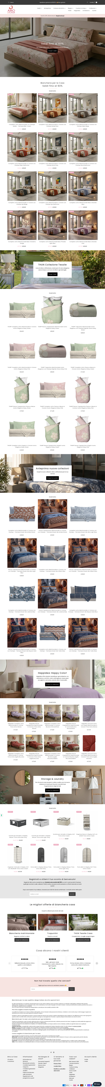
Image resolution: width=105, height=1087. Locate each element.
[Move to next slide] (96, 964)
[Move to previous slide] (9, 964)
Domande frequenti (44, 1061)
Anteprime (47, 8)
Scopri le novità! (52, 478)
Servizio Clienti (42, 1063)
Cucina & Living (81, 8)
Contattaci (10, 1061)
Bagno (70, 8)
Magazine (41, 1067)
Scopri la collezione (52, 684)
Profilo (86, 1059)
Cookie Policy (57, 1066)
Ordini (86, 1061)
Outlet (94, 10)
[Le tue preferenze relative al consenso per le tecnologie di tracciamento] (1, 815)
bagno (66, 1027)
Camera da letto (59, 8)
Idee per (71, 1078)
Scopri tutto (52, 91)
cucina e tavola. (70, 1028)
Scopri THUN (52, 274)
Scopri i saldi (53, 51)
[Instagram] (53, 1052)
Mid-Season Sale (74, 1061)
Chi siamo (10, 1059)
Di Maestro (86, 10)
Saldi (39, 8)
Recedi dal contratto (29, 1063)
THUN (69, 10)
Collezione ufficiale (83, 940)
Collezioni (92, 8)
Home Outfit (72, 1071)
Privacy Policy (57, 1063)
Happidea (77, 10)
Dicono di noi (42, 1065)
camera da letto (77, 1026)
